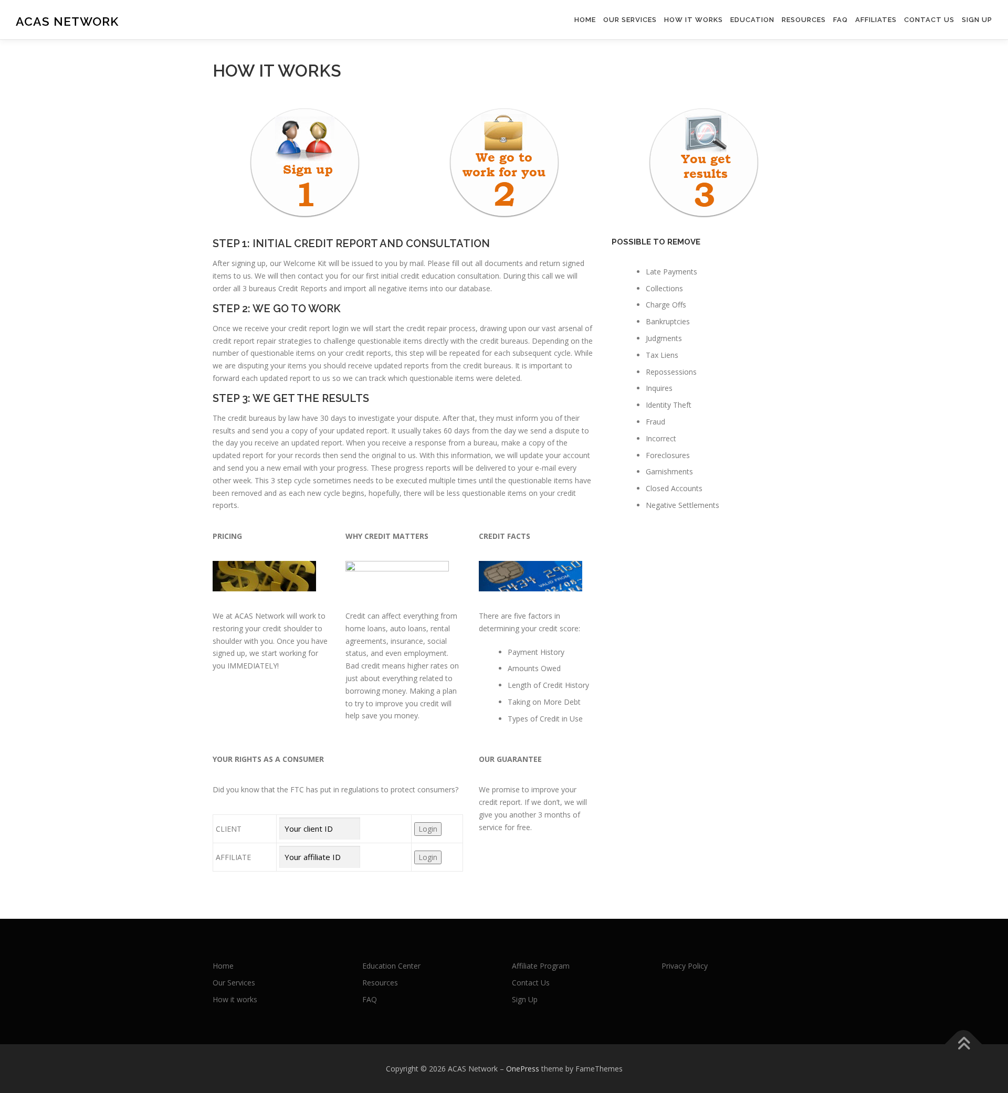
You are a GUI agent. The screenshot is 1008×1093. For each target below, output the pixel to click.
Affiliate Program (541, 966)
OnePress (522, 1069)
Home (585, 20)
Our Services (630, 20)
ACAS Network (67, 21)
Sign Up (977, 20)
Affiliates (876, 20)
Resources (804, 20)
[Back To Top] (963, 1044)
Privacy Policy (685, 966)
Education (752, 20)
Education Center (391, 966)
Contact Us (929, 20)
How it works (693, 20)
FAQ (840, 20)
